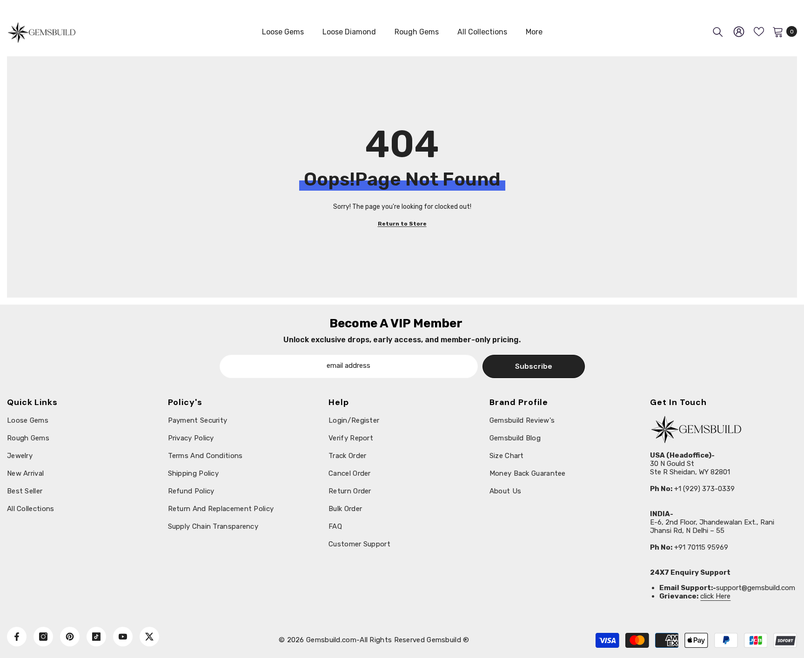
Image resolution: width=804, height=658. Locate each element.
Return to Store (402, 223)
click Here (715, 596)
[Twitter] (149, 636)
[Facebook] (17, 636)
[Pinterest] (70, 636)
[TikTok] (96, 636)
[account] (738, 31)
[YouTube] (123, 636)
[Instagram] (43, 636)
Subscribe (533, 366)
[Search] (718, 31)
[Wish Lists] (759, 32)
